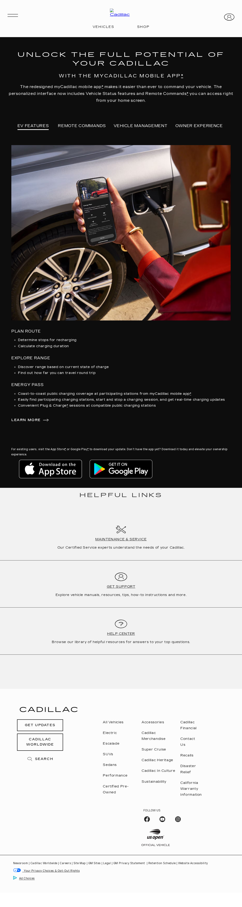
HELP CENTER (121, 634)
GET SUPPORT (121, 587)
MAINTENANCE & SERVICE (121, 539)
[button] (182, 76)
